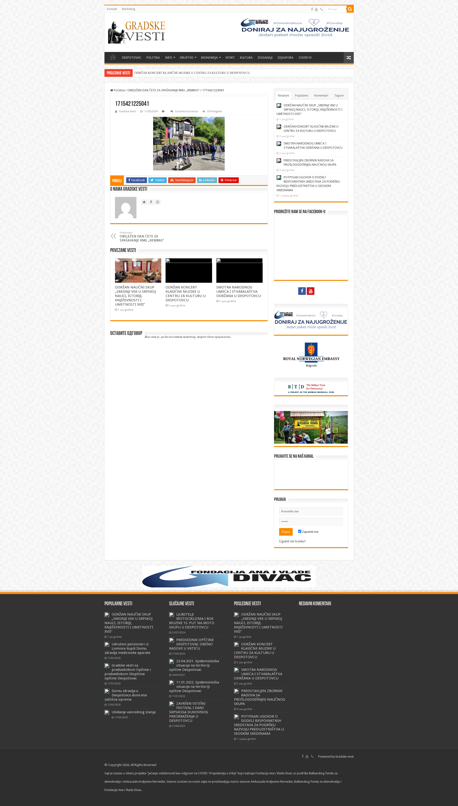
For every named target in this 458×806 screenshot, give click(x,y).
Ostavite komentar (186, 111)
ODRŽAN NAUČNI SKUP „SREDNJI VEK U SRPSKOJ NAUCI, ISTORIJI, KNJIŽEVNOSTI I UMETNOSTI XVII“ (135, 296)
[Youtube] (316, 9)
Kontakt (112, 9)
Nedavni (283, 95)
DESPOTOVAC (131, 57)
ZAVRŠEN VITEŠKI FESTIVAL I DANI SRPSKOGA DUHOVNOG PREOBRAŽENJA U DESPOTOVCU (188, 712)
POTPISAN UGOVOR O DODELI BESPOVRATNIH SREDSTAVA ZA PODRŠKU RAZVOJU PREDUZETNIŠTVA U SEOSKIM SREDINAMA (259, 725)
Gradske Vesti (127, 111)
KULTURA (246, 57)
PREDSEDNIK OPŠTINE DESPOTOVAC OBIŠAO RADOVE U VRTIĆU (191, 644)
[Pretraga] (350, 9)
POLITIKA (153, 57)
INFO (168, 57)
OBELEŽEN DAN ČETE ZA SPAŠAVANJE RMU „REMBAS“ (163, 90)
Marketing (128, 9)
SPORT (230, 57)
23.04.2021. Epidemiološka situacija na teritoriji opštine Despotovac (194, 665)
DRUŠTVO (186, 57)
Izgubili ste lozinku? (292, 541)
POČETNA (113, 57)
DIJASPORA (285, 57)
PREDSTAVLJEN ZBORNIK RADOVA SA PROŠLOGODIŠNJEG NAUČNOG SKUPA (259, 697)
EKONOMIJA (209, 57)
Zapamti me (309, 532)
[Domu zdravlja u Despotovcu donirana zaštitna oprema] (106, 691)
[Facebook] (312, 9)
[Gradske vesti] (138, 32)
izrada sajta (130, 798)
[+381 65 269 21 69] (321, 9)
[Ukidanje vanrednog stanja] (106, 712)
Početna (119, 90)
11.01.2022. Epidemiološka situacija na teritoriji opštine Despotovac (194, 686)
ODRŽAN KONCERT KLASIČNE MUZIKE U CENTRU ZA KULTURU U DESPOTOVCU (192, 73)
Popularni (301, 95)
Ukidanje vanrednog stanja (134, 712)
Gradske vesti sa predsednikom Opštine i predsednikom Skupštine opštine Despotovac (127, 671)
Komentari (321, 95)
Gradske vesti (344, 756)
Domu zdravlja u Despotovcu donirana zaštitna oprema (125, 695)
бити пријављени (218, 337)
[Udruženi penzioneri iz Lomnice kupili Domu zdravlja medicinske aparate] (106, 644)
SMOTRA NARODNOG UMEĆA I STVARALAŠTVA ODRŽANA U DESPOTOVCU (238, 291)
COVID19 (305, 57)
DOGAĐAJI (265, 57)
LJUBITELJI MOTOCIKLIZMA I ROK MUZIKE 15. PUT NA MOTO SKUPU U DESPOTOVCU (191, 620)
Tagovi (339, 95)
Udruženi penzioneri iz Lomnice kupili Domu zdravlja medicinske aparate (127, 648)
